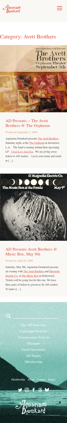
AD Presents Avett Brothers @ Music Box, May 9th (31, 251)
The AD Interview (33, 325)
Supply (52, 379)
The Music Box (30, 275)
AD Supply (33, 355)
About (30, 379)
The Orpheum (36, 143)
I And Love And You (22, 151)
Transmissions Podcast (33, 337)
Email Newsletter (33, 349)
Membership (33, 361)
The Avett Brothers (48, 138)
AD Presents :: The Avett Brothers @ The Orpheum (27, 123)
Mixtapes (33, 343)
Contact (41, 379)
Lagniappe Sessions (33, 331)
